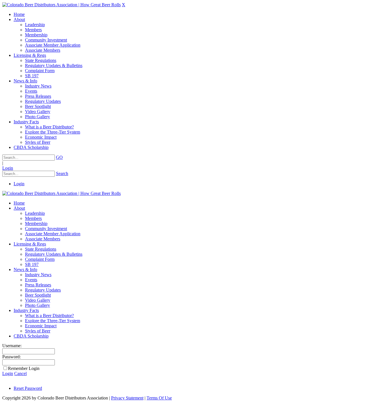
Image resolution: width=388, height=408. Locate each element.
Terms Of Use (159, 397)
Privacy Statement (127, 397)
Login (7, 168)
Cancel (20, 373)
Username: (12, 345)
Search (62, 173)
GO (59, 157)
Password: (11, 356)
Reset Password (28, 388)
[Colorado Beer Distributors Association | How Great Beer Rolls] (61, 4)
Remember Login (23, 368)
